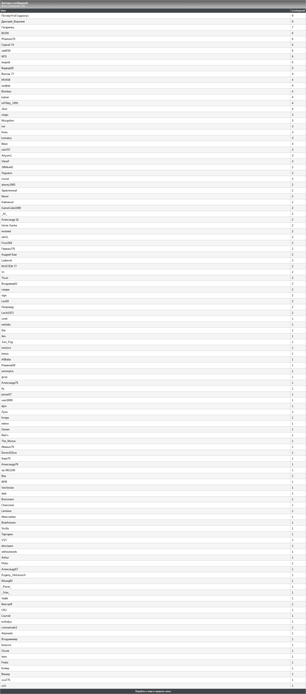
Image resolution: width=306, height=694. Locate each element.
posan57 (6, 394)
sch (3, 685)
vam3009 (6, 400)
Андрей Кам (9, 254)
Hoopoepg (7, 307)
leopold (5, 62)
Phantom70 (8, 39)
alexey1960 (8, 184)
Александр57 (9, 569)
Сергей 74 (7, 44)
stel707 (5, 149)
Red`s (5, 435)
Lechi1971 (7, 312)
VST (4, 540)
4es (3, 336)
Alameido (7, 633)
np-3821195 (8, 470)
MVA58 (5, 79)
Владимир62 (9, 283)
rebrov (5, 423)
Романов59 (8, 365)
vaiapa (5, 289)
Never (5, 196)
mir (3, 126)
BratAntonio (8, 522)
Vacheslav (7, 487)
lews (4, 656)
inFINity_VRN (9, 103)
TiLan (4, 277)
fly (2, 388)
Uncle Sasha (9, 225)
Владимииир (9, 639)
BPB (4, 481)
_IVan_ (5, 592)
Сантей (5, 615)
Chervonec (7, 505)
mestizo (6, 347)
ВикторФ (6, 604)
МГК (4, 56)
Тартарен (7, 534)
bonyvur (6, 645)
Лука (4, 411)
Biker (4, 143)
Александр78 (9, 464)
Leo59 (5, 301)
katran (5, 97)
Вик (3, 476)
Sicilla (5, 528)
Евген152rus (9, 452)
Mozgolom (7, 120)
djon (3, 406)
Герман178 (8, 248)
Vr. (3, 272)
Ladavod (6, 260)
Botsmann (7, 499)
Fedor (4, 662)
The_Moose (8, 441)
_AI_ (4, 213)
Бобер (5, 668)
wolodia (5, 324)
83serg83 (6, 580)
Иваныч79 (7, 446)
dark (4, 493)
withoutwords (9, 551)
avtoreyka (7, 371)
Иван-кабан (8, 516)
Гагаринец (7, 27)
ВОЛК (5, 33)
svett (4, 318)
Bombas (6, 91)
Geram (5, 429)
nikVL (4, 237)
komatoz (6, 138)
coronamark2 (9, 627)
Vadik (4, 598)
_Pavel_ (6, 586)
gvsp (4, 377)
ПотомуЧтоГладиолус (15, 15)
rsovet (5, 178)
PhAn (4, 563)
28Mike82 (7, 167)
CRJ (4, 610)
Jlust (4, 108)
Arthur (5, 557)
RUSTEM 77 (9, 266)
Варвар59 (7, 68)
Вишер (5, 674)
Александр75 (9, 382)
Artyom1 (6, 155)
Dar (3, 330)
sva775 (5, 680)
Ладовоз (6, 173)
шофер (5, 85)
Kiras (4, 132)
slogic (5, 114)
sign (3, 295)
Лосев (5, 650)
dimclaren (7, 546)
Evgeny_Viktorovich (13, 575)
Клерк (5, 417)
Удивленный (9, 190)
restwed (6, 231)
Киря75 (5, 458)
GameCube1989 (11, 208)
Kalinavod (7, 202)
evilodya (6, 621)
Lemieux (6, 511)
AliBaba (6, 359)
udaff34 (5, 50)
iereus (5, 353)
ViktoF (5, 161)
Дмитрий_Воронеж (13, 21)
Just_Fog (7, 342)
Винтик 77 (7, 74)
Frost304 (6, 243)
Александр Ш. (10, 219)
